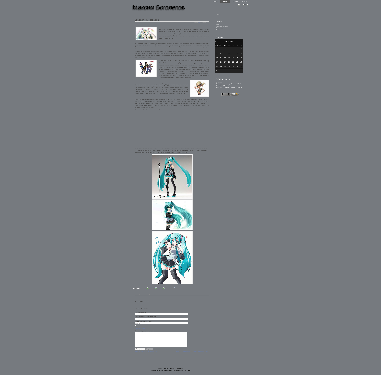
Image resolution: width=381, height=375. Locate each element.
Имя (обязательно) (140, 312)
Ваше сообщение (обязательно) (144, 331)
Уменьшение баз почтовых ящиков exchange (229, 87)
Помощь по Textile (140, 328)
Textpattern (160, 370)
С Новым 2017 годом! (222, 86)
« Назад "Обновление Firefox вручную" (146, 351)
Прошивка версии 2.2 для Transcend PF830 (228, 84)
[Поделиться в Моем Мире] (159, 288)
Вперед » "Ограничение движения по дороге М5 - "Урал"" (192, 351)
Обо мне (215, 1)
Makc (199, 22)
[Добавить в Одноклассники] (168, 288)
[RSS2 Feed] (248, 5)
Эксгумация (219, 82)
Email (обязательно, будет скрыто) (145, 316)
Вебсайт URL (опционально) (143, 321)
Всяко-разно (154, 294)
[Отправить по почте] (176, 288)
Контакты (235, 1)
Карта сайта (245, 1)
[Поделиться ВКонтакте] (151, 288)
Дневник (225, 1)
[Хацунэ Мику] (172, 176)
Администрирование (222, 26)
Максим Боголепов (159, 7)
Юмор (218, 30)
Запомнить (140, 326)
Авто (217, 24)
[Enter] (240, 5)
